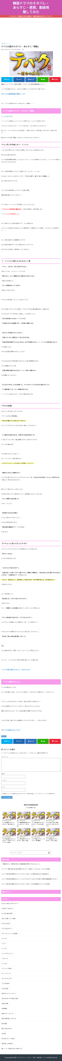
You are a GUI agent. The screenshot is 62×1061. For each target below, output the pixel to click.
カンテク (4, 938)
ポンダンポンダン (7, 978)
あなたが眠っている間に (9, 918)
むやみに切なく (6, 923)
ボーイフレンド (6, 973)
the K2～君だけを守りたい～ (10, 903)
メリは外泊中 (6, 983)
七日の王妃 (5, 988)
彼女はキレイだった (8, 1013)
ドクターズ (5, 958)
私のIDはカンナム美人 (8, 1038)
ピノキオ (4, 963)
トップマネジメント (8, 953)
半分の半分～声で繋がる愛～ (10, 998)
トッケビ (4, 948)
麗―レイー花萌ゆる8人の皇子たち (12, 1048)
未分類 (4, 1033)
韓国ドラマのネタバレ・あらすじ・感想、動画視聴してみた (31, 7)
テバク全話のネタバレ (10, 730)
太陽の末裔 (5, 1003)
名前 (3, 773)
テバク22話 (4, 116)
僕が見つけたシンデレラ (9, 993)
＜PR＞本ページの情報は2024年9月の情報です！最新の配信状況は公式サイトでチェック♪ (31, 16)
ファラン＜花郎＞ (7, 968)
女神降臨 (4, 1008)
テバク (4, 736)
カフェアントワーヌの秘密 (9, 933)
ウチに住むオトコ (7, 928)
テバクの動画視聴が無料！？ (13, 94)
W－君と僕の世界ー (7, 913)
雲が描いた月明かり (8, 1043)
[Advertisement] (31, 29)
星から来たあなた (7, 1028)
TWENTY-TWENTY (7, 908)
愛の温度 (4, 1023)
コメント (4, 756)
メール (4, 780)
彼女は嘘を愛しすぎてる (9, 1018)
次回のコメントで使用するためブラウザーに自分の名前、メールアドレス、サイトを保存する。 (29, 793)
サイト (3, 787)
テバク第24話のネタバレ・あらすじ (15, 669)
